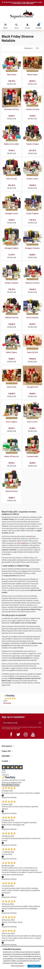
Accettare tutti (34, 966)
